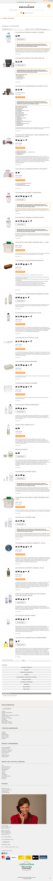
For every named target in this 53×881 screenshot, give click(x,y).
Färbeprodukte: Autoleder (7, 721)
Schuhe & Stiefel (5, 735)
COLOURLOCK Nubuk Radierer (26, 361)
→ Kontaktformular (6, 841)
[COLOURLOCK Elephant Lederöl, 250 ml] (8, 573)
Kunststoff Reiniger (25, 279)
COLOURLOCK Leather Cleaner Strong (29, 217)
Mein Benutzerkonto (6, 768)
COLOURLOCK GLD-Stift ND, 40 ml (27, 337)
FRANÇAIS (50, 0)
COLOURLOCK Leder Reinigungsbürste (29, 260)
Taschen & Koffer (5, 737)
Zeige (27, 29)
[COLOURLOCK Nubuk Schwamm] (8, 388)
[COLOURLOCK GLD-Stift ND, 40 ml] (8, 343)
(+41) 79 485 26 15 (6, 830)
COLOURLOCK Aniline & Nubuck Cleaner (29, 32)
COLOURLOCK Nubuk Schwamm (26, 383)
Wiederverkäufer (5, 756)
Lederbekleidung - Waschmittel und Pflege (26, 677)
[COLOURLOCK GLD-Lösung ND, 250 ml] (8, 318)
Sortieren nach (38, 29)
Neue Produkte (26, 686)
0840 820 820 (21, 2)
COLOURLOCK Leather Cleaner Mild (28, 192)
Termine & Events (5, 752)
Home (1, 18)
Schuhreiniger (40, 282)
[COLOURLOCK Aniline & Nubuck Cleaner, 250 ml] (8, 37)
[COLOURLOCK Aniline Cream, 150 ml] (8, 620)
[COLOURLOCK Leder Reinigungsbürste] (8, 265)
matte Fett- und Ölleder (43, 156)
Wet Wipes (26, 684)
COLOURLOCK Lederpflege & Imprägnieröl (31, 637)
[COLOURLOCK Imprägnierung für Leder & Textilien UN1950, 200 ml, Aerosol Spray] (8, 599)
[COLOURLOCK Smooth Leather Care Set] (8, 63)
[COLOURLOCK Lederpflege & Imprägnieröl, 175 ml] (8, 643)
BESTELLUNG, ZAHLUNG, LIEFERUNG (13, 761)
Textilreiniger (42, 285)
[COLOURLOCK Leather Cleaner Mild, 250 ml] (8, 197)
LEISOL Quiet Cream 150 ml (24, 424)
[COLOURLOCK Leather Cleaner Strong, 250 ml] (8, 222)
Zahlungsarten (4, 774)
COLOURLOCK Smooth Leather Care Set (29, 58)
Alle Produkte (26, 689)
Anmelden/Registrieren (6, 766)
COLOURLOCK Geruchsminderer (27, 404)
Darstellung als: (5, 29)
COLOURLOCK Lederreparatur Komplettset (31, 86)
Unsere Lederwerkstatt (6, 747)
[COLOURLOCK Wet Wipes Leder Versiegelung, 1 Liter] (8, 502)
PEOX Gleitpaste (21, 449)
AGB (3, 765)
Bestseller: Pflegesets (26, 667)
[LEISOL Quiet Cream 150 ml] (8, 430)
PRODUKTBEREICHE (8, 705)
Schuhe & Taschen (26, 679)
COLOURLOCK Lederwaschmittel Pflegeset (31, 169)
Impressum (4, 778)
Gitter (11, 29)
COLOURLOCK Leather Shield (25, 471)
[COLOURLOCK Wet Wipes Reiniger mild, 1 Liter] (8, 247)
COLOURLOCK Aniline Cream (25, 615)
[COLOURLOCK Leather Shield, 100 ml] (8, 476)
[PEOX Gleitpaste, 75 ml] (8, 454)
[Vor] (30, 660)
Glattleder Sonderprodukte (26, 672)
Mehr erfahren (18, 54)
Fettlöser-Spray (40, 284)
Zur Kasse (4, 770)
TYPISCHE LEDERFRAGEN (10, 728)
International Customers (6, 751)
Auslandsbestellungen (6, 775)
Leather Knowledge (5, 755)
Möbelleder (4, 733)
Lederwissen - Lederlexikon (7, 750)
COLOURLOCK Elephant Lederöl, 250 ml (29, 568)
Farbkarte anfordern (5, 748)
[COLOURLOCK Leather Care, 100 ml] (8, 522)
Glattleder (26, 669)
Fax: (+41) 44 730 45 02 (6, 836)
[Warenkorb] (21, 13)
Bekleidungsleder (5, 734)
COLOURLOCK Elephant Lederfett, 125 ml (30, 543)
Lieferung (3, 773)
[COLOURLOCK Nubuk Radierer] (8, 366)
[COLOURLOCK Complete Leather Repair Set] (8, 91)
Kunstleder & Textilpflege (27, 681)
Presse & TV (4, 754)
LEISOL (45, 464)
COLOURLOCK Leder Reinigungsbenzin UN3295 (32, 294)
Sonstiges (4, 738)
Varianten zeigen (20, 39)
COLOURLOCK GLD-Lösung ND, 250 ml (28, 313)
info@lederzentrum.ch (31, 2)
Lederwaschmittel (30, 282)
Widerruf (3, 772)
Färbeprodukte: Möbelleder (7, 723)
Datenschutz (4, 777)
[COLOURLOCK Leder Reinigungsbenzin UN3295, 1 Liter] (8, 299)
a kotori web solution (27, 878)
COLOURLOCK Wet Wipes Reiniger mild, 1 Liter (32, 242)
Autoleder (3, 732)
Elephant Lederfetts (26, 283)
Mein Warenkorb (5, 769)
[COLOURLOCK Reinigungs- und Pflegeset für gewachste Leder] (8, 140)
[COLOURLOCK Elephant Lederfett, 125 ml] (8, 548)
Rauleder (26, 674)
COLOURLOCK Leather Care (25, 517)
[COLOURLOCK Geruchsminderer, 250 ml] (8, 410)
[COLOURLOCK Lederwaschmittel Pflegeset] (8, 174)
